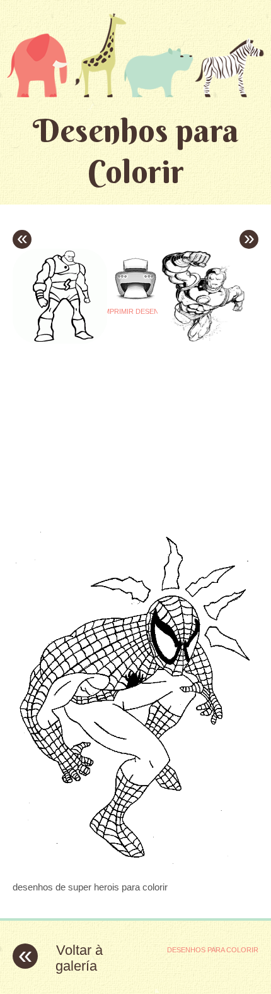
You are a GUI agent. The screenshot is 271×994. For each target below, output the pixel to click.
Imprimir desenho (136, 311)
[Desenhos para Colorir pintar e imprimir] (135, 55)
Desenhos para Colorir (136, 151)
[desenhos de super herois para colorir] (135, 862)
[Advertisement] (118, 423)
